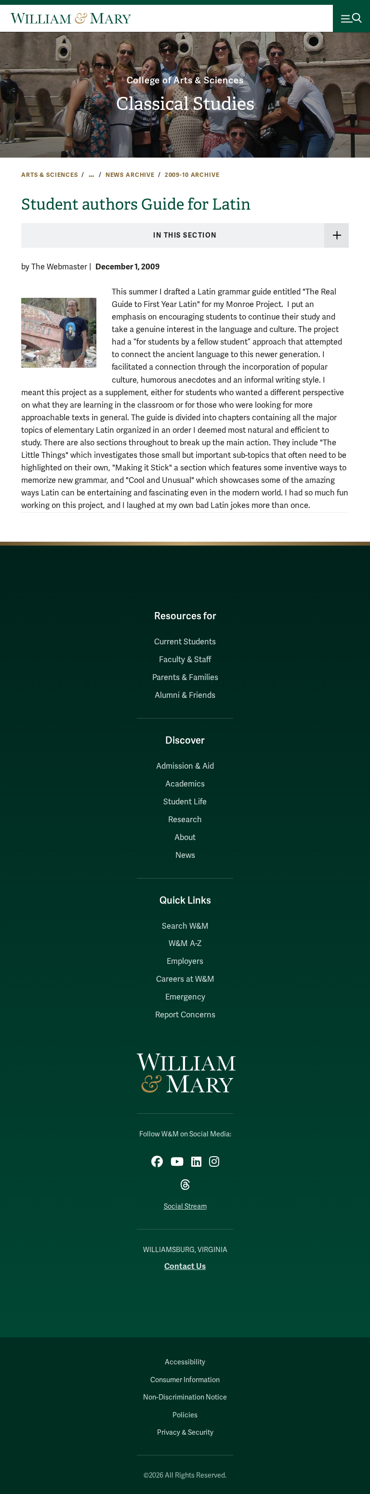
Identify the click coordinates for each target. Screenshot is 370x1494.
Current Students (185, 642)
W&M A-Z (185, 943)
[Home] (71, 18)
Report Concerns (185, 1015)
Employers (185, 961)
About (185, 837)
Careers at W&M (185, 979)
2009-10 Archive (192, 175)
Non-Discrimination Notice (185, 1397)
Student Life (185, 802)
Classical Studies (185, 104)
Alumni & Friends (185, 695)
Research (185, 820)
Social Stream (185, 1206)
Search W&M (185, 926)
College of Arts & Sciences (185, 80)
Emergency (185, 997)
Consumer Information (185, 1380)
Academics (185, 784)
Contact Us (185, 1266)
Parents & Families (185, 677)
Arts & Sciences (49, 175)
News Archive (130, 175)
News (185, 855)
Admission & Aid (185, 766)
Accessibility (185, 1362)
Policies (185, 1415)
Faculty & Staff (185, 660)
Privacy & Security (185, 1432)
